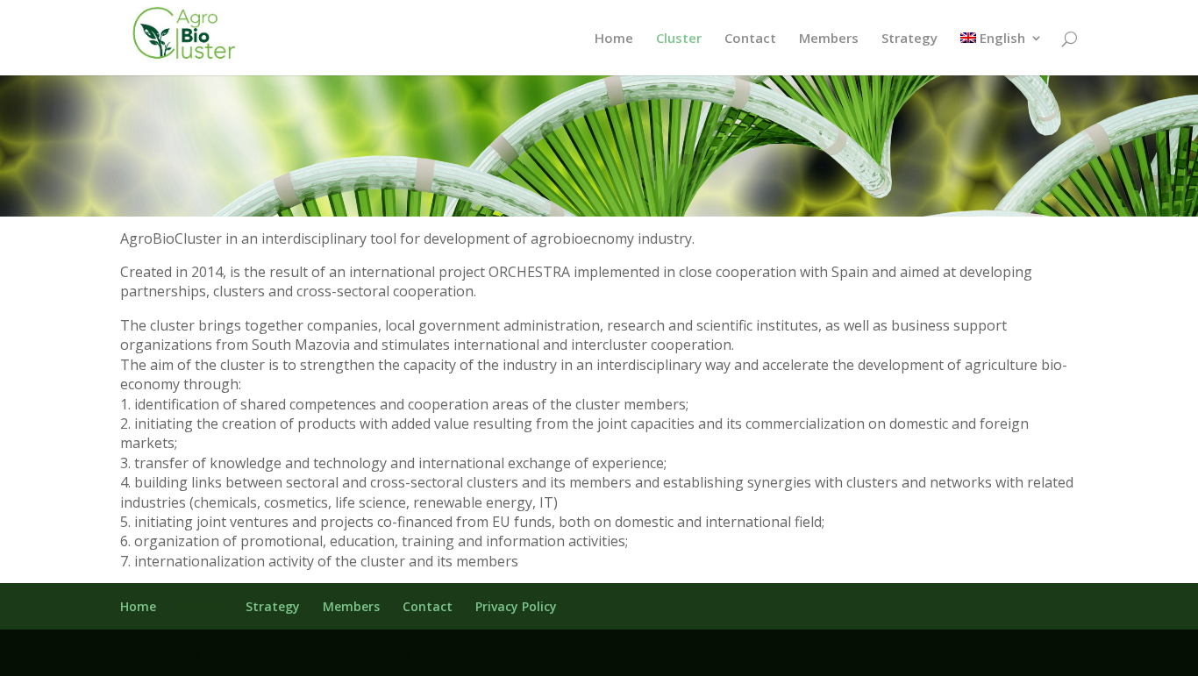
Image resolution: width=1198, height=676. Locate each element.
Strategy (909, 39)
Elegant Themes (262, 652)
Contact (750, 39)
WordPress (453, 652)
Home (614, 39)
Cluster (679, 39)
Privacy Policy (516, 606)
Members (829, 39)
